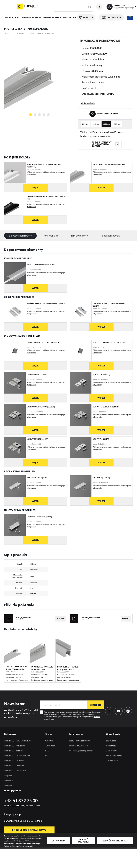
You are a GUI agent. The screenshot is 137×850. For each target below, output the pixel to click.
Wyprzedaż (9, 775)
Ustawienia (58, 840)
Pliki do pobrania (79, 236)
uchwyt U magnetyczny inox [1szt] (44, 342)
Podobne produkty (110, 236)
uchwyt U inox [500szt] (38, 374)
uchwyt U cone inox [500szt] (41, 407)
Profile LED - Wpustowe (14, 745)
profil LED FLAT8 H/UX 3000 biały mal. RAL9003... (44, 165)
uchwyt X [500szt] (101, 374)
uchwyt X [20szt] (101, 439)
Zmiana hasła (112, 760)
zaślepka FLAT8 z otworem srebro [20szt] (109, 304)
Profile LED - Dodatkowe (15, 770)
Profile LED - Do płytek (14, 760)
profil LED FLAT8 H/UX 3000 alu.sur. (109, 164)
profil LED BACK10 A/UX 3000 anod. (16, 667)
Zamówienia (111, 750)
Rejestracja (111, 745)
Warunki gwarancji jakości (81, 750)
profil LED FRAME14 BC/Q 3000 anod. (68, 668)
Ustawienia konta (114, 755)
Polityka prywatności (78, 745)
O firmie (49, 740)
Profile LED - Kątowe (13, 750)
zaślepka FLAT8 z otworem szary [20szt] (46, 303)
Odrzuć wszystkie (83, 840)
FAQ (47, 750)
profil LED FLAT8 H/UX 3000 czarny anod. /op (46, 197)
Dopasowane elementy (20, 236)
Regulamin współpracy (79, 740)
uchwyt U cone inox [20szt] (106, 407)
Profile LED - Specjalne (14, 765)
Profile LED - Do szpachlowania (18, 755)
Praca (47, 755)
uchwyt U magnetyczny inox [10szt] (110, 342)
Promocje (8, 780)
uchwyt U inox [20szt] (37, 439)
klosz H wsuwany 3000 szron (41, 265)
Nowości (8, 785)
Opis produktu (51, 236)
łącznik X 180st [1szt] (37, 478)
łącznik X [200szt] (101, 478)
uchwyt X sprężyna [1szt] (39, 516)
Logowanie (111, 740)
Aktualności (50, 745)
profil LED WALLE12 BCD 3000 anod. (42, 668)
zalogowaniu (103, 135)
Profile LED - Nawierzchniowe (17, 740)
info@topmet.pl (12, 814)
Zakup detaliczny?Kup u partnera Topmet (102, 144)
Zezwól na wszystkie (115, 840)
